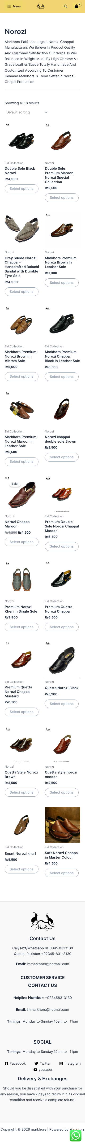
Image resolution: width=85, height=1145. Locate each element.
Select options (22, 188)
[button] (66, 6)
